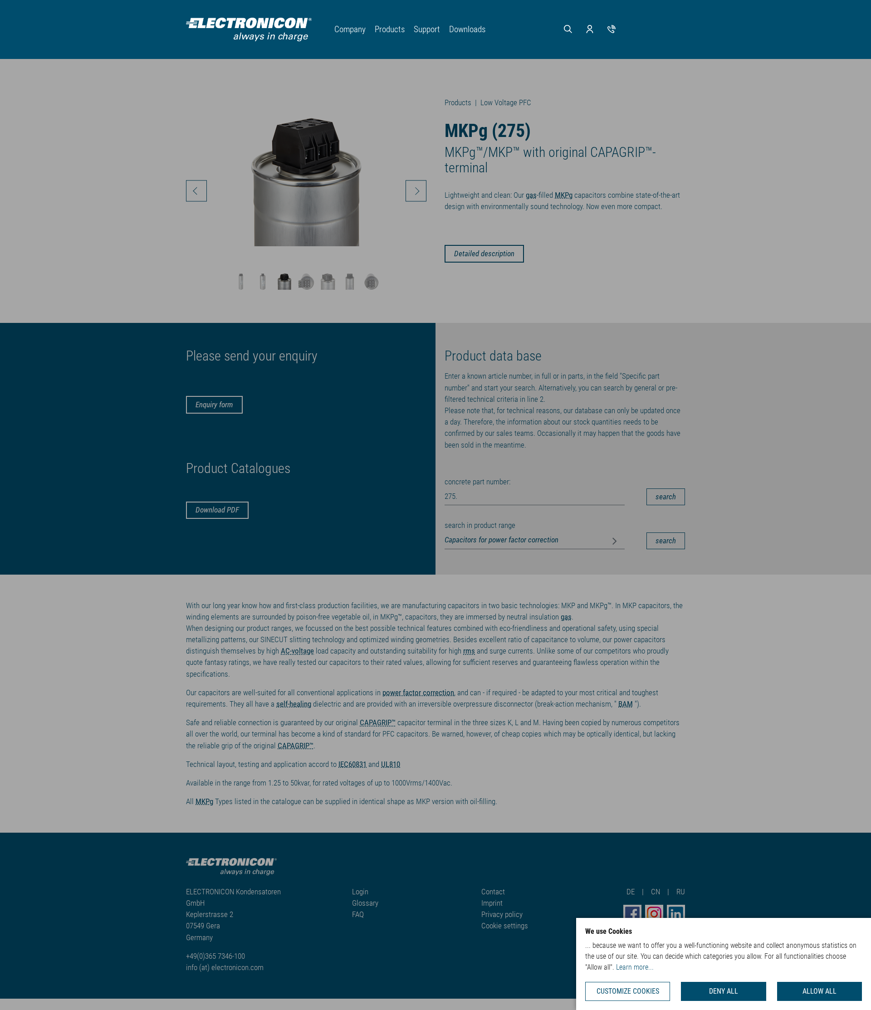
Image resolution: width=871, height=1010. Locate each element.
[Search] (568, 28)
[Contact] (611, 28)
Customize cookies (628, 991)
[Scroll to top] (850, 989)
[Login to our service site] (590, 28)
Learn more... (635, 967)
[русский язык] (674, 32)
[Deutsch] (633, 32)
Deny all (723, 991)
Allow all (819, 991)
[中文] (654, 32)
